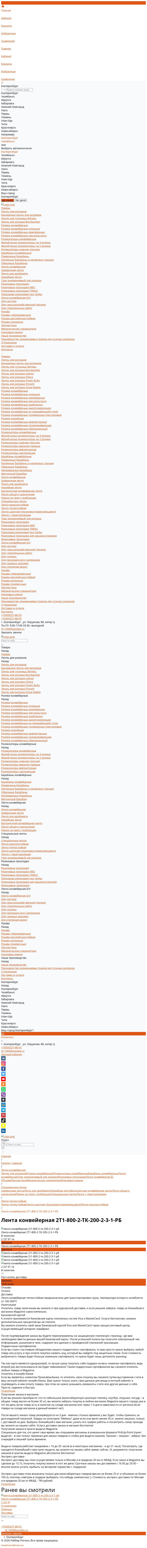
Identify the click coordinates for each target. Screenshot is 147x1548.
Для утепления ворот (14, 567)
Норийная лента (11, 277)
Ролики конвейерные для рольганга (24, 235)
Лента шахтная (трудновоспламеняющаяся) (28, 511)
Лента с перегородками (16, 515)
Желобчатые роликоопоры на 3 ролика (26, 242)
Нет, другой (21, 200)
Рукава (5, 311)
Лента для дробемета (14, 273)
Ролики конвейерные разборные (22, 404)
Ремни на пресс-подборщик (18, 498)
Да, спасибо (7, 200)
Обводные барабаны (14, 263)
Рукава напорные (12, 322)
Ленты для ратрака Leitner (17, 373)
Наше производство (13, 598)
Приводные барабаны (15, 256)
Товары (5, 356)
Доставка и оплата (12, 608)
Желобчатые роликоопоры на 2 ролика (26, 246)
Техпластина (9, 325)
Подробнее (8, 1391)
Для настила (8, 301)
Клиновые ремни (12, 332)
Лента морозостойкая (15, 504)
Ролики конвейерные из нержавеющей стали (29, 411)
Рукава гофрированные (16, 315)
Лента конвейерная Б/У (16, 297)
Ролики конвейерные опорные (20, 228)
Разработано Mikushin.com (12, 1545)
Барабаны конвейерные (16, 253)
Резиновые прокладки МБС (18, 287)
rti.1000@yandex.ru (12, 1051)
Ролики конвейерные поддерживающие (26, 425)
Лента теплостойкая (13, 508)
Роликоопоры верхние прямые (20, 446)
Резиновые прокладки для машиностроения (29, 535)
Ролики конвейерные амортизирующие (26, 408)
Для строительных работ (16, 308)
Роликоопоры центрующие (18, 453)
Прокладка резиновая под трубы (21, 294)
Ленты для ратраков (13, 211)
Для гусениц (8, 556)
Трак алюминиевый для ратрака (21, 280)
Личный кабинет (11, 1054)
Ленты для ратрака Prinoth (17, 384)
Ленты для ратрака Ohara (17, 377)
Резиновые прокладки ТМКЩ (19, 291)
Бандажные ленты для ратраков (21, 215)
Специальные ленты (14, 501)
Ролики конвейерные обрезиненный (24, 429)
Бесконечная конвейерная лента (21, 491)
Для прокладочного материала (20, 560)
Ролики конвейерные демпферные (23, 232)
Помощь (6, 1509)
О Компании (9, 604)
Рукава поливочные (13, 584)
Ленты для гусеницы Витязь (18, 218)
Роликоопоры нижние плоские (20, 249)
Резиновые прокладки (15, 284)
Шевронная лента (12, 270)
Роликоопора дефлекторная (18, 449)
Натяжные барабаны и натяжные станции (27, 259)
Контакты (7, 611)
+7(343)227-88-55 (11, 1047)
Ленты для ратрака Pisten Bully (20, 380)
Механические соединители (18, 328)
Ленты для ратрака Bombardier (20, 222)
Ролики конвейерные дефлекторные (24, 422)
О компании (8, 1505)
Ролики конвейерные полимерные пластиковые (31, 415)
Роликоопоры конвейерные (18, 239)
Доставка (6, 1512)
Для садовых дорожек (14, 563)
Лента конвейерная (13, 266)
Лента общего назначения (18, 494)
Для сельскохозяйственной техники (23, 304)
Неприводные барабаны (16, 470)
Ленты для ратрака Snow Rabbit (21, 387)
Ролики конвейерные (14, 225)
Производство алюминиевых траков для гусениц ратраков (38, 339)
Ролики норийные (12, 418)
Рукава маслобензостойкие (18, 318)
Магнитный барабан (14, 473)
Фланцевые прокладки (15, 539)
